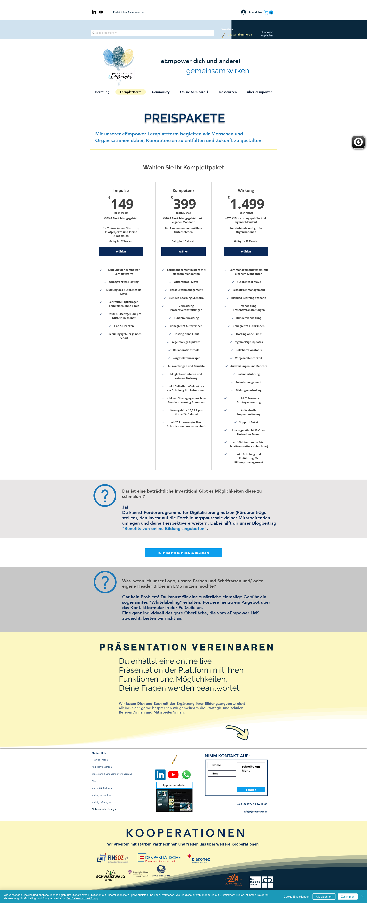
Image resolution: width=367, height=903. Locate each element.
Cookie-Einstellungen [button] (296, 896)
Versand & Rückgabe (102, 787)
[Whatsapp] (186, 774)
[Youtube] (173, 774)
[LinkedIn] (94, 12)
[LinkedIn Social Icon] (160, 774)
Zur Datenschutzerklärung (82, 898)
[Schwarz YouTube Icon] (100, 12)
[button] (269, 13)
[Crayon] (223, 35)
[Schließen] (362, 896)
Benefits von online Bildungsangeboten (164, 528)
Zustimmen (348, 896)
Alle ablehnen (324, 896)
